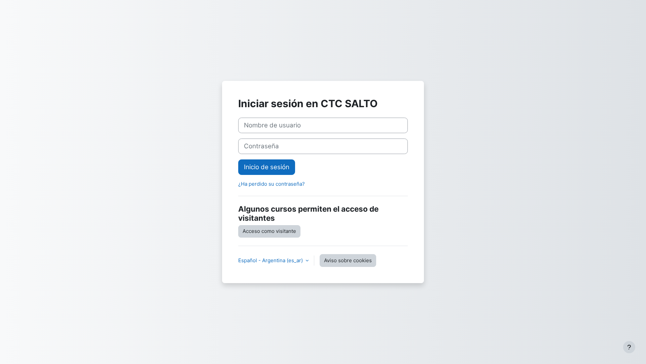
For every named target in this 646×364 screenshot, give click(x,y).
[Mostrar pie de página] (629, 347)
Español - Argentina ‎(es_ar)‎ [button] (271, 260)
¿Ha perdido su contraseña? (271, 184)
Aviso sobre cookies (348, 260)
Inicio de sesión (266, 167)
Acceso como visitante (269, 231)
